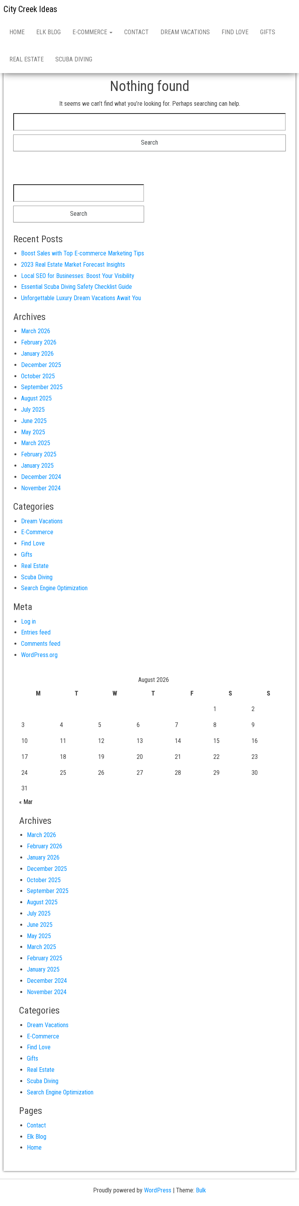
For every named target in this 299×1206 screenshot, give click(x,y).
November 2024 (41, 488)
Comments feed (40, 643)
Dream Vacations (185, 32)
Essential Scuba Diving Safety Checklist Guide (76, 286)
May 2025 (33, 432)
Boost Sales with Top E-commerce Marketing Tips (82, 253)
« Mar (26, 802)
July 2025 (33, 409)
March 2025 (35, 443)
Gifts (267, 32)
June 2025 (34, 421)
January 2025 (37, 465)
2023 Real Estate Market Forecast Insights (73, 264)
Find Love (235, 32)
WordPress (157, 1190)
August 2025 (36, 398)
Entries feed (36, 632)
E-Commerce (90, 32)
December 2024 (41, 477)
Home (17, 32)
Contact (136, 32)
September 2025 (42, 387)
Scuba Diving (73, 59)
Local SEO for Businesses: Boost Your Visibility (77, 276)
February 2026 (38, 342)
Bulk (201, 1190)
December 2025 (41, 365)
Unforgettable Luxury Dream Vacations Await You (81, 298)
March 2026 (35, 331)
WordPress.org (39, 655)
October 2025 (38, 376)
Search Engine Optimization (54, 588)
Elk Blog (48, 32)
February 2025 (38, 454)
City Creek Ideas (30, 9)
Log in (28, 621)
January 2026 (37, 353)
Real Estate (26, 59)
